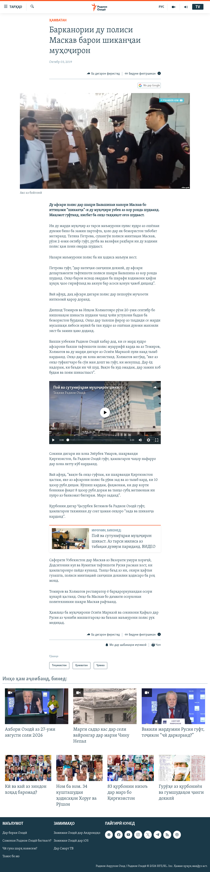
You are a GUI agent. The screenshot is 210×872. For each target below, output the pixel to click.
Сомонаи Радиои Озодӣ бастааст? (26, 840)
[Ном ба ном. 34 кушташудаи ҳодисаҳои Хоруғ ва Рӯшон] (79, 768)
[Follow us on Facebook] (118, 835)
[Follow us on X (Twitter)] (148, 835)
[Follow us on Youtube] (128, 835)
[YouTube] (173, 7)
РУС (161, 7)
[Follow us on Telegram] (157, 835)
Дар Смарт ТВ (63, 848)
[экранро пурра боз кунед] (157, 440)
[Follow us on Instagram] (138, 835)
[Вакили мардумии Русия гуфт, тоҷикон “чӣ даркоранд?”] (173, 706)
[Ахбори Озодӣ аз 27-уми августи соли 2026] (36, 706)
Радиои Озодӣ (75, 393)
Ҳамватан (57, 20)
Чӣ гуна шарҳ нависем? (19, 848)
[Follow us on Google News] (109, 835)
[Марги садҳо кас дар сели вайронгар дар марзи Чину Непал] (105, 706)
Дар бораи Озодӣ (14, 833)
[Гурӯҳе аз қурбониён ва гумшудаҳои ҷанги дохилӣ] (182, 768)
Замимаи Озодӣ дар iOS (71, 840)
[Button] (103, 73)
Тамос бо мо (10, 856)
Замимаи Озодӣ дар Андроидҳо (77, 833)
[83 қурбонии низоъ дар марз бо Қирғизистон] (130, 768)
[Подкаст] (177, 835)
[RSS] (167, 835)
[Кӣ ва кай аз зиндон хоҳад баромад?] (28, 768)
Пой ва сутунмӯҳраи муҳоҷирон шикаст (87, 388)
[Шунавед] (186, 7)
